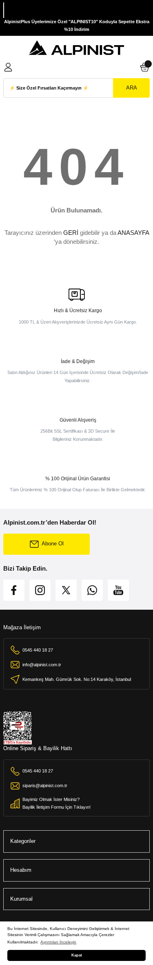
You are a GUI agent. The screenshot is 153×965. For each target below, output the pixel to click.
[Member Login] (8, 67)
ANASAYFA (133, 232)
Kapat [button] (76, 955)
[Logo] (77, 48)
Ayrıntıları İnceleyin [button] (58, 942)
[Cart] (145, 67)
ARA (131, 88)
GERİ (70, 232)
